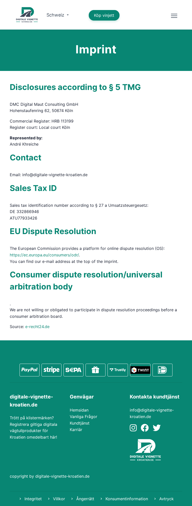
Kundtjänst (80, 423)
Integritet (32, 498)
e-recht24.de (37, 326)
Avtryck (166, 498)
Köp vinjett (104, 15)
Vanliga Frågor (83, 416)
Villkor (58, 498)
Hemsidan (79, 410)
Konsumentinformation (126, 498)
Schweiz (56, 15)
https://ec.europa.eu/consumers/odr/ (44, 254)
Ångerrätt (84, 498)
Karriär (76, 429)
